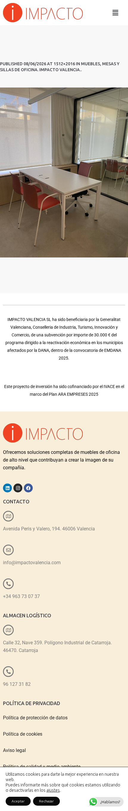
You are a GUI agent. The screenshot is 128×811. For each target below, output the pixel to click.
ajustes (53, 790)
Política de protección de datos (35, 718)
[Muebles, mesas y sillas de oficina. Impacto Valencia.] (64, 172)
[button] (115, 12)
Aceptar (18, 801)
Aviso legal (14, 750)
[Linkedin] (7, 488)
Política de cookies (22, 734)
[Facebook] (28, 488)
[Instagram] (17, 488)
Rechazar (46, 801)
